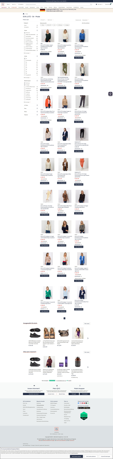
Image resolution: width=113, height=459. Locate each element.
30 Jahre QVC (14, 7)
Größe (25, 56)
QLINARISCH (76, 7)
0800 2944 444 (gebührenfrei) (29, 407)
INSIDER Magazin (53, 403)
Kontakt (24, 405)
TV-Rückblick (20, 4)
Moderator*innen (67, 416)
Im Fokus (26, 105)
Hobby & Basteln (62, 7)
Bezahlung (39, 411)
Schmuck (50, 7)
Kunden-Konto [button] (51, 394)
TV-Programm (53, 405)
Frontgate (33, 445)
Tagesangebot (4, 7)
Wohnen (55, 7)
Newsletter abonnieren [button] (34, 394)
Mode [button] (43, 25)
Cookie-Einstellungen (105, 456)
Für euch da (52, 413)
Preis (25, 108)
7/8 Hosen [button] (60, 25)
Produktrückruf (26, 415)
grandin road (42, 445)
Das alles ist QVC (67, 405)
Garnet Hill (37, 445)
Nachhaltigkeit (67, 407)
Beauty (45, 7)
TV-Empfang (66, 418)
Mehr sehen (86, 323)
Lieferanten (25, 413)
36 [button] (54, 25)
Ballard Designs (27, 445)
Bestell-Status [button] (62, 394)
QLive (24, 409)
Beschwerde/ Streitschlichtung (42, 421)
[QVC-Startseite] (23, 14)
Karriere (65, 414)
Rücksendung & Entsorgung (42, 413)
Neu (9, 7)
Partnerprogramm (53, 411)
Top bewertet (32, 7)
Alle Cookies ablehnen (91, 456)
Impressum (71, 440)
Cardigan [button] (67, 25)
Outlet (65, 422)
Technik (81, 7)
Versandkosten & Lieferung (42, 409)
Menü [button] (8, 4)
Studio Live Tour (67, 420)
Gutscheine (52, 407)
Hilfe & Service (39, 419)
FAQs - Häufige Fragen (41, 417)
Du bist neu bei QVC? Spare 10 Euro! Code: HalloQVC (56, 1)
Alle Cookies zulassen (76, 456)
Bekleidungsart (27, 80)
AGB (40, 440)
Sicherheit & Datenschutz (41, 415)
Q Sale (37, 7)
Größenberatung (40, 407)
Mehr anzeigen (27, 53)
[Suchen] (91, 4)
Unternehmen (66, 403)
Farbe (25, 111)
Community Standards (61, 440)
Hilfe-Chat (25, 403)
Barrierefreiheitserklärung (69, 409)
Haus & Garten (69, 7)
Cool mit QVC (21, 7)
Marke (25, 30)
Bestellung (39, 403)
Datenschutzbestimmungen (48, 440)
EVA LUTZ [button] (49, 25)
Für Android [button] (84, 394)
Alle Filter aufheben (85, 22)
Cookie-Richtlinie (74, 453)
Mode (42, 7)
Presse (24, 411)
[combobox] (57, 4)
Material (26, 114)
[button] (98, 4)
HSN (23, 445)
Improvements (47, 445)
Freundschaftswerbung (54, 409)
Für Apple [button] (74, 394)
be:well (26, 7)
